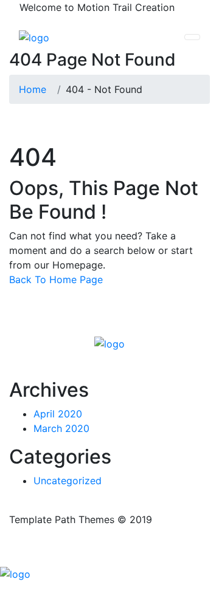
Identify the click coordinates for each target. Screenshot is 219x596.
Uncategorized (67, 480)
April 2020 (57, 414)
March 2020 (61, 428)
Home (35, 89)
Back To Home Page (56, 279)
